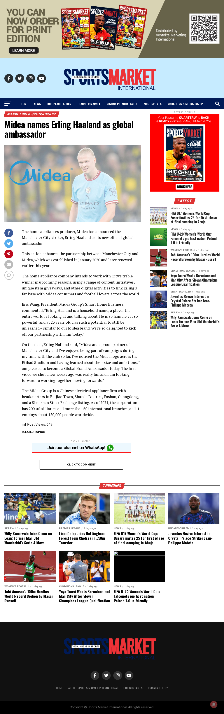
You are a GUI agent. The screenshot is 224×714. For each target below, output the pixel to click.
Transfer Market (88, 103)
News (37, 103)
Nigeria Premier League (122, 103)
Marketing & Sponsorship (185, 103)
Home (24, 103)
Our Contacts (133, 688)
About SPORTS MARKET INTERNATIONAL (93, 688)
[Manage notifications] (213, 704)
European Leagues (59, 103)
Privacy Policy (158, 688)
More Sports (152, 103)
